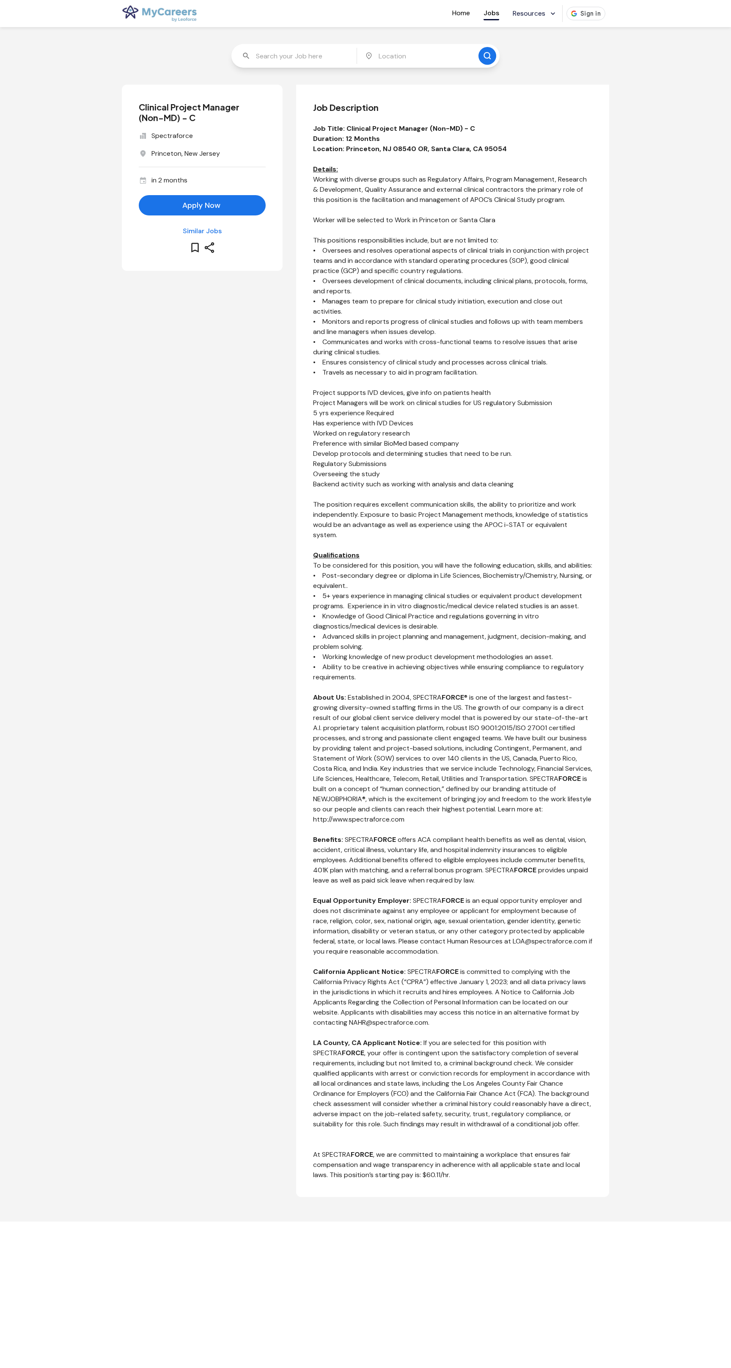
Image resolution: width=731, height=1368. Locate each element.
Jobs (491, 12)
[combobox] (295, 56)
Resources (529, 13)
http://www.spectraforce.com (358, 819)
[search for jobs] (487, 56)
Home (461, 12)
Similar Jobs (202, 230)
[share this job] (209, 247)
